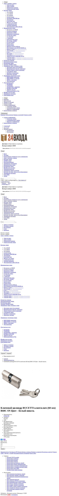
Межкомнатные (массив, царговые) (16, 68)
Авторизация (10, 130)
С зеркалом (10, 38)
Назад (5, 2)
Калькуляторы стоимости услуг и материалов (16, 156)
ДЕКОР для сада (11, 89)
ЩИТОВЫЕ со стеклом (13, 78)
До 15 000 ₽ (10, 12)
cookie (9, 494)
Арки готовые (10, 6)
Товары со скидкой (9, 102)
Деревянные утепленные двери (12, 75)
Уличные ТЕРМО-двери (10, 64)
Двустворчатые (11, 81)
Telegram (4, 183)
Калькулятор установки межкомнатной (17, 465)
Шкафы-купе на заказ (9, 92)
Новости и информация (13, 109)
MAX (9, 183)
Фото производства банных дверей (16, 474)
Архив (5, 176)
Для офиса (15, 55)
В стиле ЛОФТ (11, 42)
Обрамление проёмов (12, 7)
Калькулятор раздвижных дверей (15, 463)
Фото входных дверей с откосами (15, 475)
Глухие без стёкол (11, 35)
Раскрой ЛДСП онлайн (13, 457)
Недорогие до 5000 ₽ (12, 29)
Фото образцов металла (13, 479)
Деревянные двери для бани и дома (13, 66)
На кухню (15, 53)
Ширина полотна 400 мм (13, 46)
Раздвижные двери (9, 63)
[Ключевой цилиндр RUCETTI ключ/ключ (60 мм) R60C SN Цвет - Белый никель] (21, 404)
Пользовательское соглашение (21, 453)
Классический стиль (12, 39)
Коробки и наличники (12, 73)
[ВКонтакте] (1, 439)
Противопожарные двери (10, 61)
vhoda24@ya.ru (6, 184)
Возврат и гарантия (36, 452)
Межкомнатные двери (9, 28)
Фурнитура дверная (9, 60)
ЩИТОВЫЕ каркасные (13, 77)
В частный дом (11, 21)
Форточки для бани (12, 74)
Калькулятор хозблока (12, 458)
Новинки (6, 99)
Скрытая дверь (20, 57)
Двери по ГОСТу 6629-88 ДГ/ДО (15, 56)
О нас (5, 228)
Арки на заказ (10, 5)
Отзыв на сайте (8, 103)
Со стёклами (10, 36)
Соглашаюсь (14, 494)
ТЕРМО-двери (7, 160)
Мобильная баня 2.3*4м (13, 91)
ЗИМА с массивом (12, 80)
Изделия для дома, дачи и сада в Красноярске (15, 172)
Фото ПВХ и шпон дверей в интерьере (17, 486)
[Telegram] (3, 439)
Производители (5, 452)
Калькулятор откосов (12, 461)
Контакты (6, 230)
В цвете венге (10, 45)
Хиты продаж (7, 101)
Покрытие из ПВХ (12, 32)
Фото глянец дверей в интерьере (15, 485)
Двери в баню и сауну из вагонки (15, 70)
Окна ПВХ (6, 174)
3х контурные (10, 17)
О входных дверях (11, 106)
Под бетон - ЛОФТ (12, 41)
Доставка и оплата (8, 226)
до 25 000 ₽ (10, 13)
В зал (14, 52)
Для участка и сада (9, 82)
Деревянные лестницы (10, 93)
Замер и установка (8, 224)
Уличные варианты (12, 25)
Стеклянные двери (12, 71)
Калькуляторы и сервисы (10, 110)
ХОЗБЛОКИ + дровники (13, 87)
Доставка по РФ (13, 452)
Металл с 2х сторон (12, 22)
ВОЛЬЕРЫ (10, 84)
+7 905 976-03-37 (5, 181)
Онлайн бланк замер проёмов (14, 470)
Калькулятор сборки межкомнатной (16, 464)
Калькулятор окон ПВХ (13, 468)
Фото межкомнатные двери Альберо (16, 482)
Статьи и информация (9, 105)
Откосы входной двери (13, 9)
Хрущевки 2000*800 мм (13, 18)
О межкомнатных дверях (13, 107)
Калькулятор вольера (12, 460)
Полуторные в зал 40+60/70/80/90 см (16, 48)
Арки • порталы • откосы (10, 158)
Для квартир (10, 19)
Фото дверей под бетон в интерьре (16, 488)
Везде (5, 153)
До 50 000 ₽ (10, 15)
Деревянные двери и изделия (11, 170)
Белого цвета (10, 43)
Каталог (5, 234)
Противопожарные (9, 162)
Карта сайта (33, 453)
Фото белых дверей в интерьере (15, 483)
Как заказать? (7, 227)
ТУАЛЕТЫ (10, 85)
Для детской (16, 50)
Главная (6, 358)
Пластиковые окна (8, 95)
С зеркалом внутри (12, 24)
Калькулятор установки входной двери (17, 467)
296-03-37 (21, 180)
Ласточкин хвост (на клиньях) (15, 67)
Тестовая (6, 155)
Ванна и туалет (16, 49)
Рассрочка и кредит (47, 452)
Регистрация (10, 132)
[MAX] (4, 439)
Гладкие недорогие (12, 31)
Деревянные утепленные (10, 163)
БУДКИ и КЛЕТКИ (12, 88)
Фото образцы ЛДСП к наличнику (16, 481)
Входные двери (8, 10)
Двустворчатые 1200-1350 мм (14, 26)
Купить (2, 449)
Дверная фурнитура (9, 169)
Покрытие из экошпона (13, 34)
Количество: (4, 442)
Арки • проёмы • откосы (10, 3)
